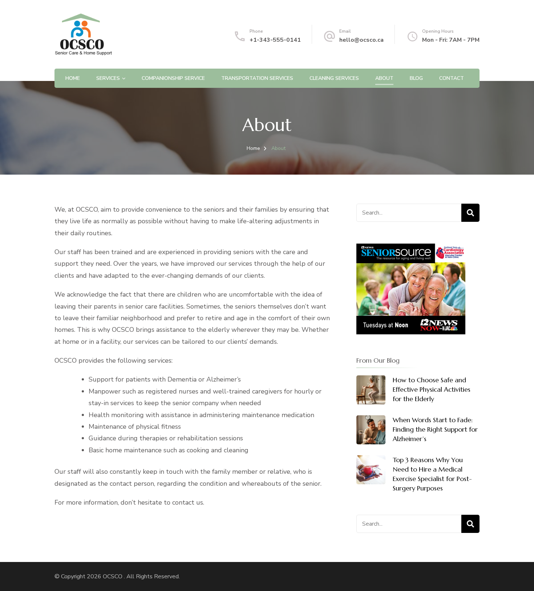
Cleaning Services (334, 78)
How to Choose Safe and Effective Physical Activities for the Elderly (431, 389)
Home (72, 78)
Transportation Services (257, 78)
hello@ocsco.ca (361, 40)
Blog (416, 78)
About (384, 78)
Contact (451, 78)
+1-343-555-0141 (275, 40)
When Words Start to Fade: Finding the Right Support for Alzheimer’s (435, 429)
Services (108, 78)
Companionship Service (173, 78)
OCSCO (113, 576)
